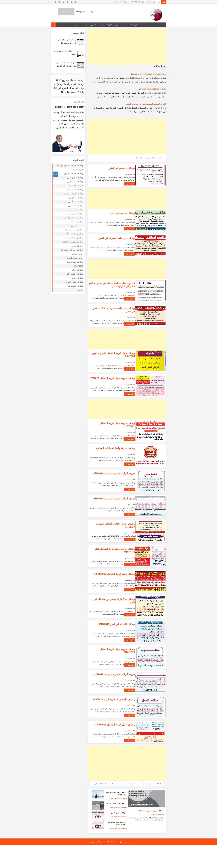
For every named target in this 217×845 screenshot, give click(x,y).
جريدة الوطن (77, 226)
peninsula (78, 266)
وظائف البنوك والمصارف (72, 250)
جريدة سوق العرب (74, 258)
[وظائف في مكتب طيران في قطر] (150, 245)
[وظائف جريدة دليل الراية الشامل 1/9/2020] (150, 385)
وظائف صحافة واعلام (73, 238)
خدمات (80, 290)
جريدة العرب (77, 254)
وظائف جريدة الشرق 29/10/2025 (150, 811)
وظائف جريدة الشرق (73, 173)
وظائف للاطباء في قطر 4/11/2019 (117, 624)
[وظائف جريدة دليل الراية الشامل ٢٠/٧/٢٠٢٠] (150, 430)
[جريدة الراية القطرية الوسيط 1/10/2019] (150, 681)
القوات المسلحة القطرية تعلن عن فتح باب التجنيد (146, 104)
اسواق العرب (77, 246)
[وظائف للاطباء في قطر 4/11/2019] (150, 631)
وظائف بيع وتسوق (159, 422)
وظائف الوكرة (76, 278)
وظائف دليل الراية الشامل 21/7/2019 (115, 724)
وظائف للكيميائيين (75, 286)
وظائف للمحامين (75, 222)
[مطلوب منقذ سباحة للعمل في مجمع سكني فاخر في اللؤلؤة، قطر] (150, 290)
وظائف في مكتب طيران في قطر (117, 238)
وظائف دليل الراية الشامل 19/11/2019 (114, 574)
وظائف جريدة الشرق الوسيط (70, 165)
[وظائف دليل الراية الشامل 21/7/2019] (150, 731)
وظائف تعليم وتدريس (73, 213)
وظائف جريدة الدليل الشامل (156, 167)
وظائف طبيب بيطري (74, 262)
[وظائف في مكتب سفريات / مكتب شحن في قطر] (150, 315)
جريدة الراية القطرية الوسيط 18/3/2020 (113, 498)
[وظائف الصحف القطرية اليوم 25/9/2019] (150, 706)
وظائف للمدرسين (122, 25)
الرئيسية (134, 25)
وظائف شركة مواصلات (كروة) (115, 803)
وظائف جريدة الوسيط (73, 193)
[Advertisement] (127, 47)
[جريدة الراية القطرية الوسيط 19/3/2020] (150, 480)
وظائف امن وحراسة (74, 230)
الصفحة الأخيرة (99, 783)
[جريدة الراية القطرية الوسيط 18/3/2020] (150, 505)
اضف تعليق (128, 174)
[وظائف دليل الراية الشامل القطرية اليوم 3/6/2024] (150, 360)
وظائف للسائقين (75, 201)
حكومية (109, 25)
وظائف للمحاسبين (81, 25)
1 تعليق (130, 505)
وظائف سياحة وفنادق (73, 217)
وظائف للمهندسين (97, 25)
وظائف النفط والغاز (74, 274)
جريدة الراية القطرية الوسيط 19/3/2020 (113, 473)
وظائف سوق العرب (74, 282)
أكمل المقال (130, 184)
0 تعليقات (112, 798)
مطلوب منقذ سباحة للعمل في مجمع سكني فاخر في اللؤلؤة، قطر (112, 284)
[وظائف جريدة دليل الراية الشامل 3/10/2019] (150, 656)
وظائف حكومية (76, 209)
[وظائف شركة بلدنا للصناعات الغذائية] (150, 455)
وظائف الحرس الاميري (118, 813)
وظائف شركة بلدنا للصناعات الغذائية (115, 448)
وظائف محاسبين (75, 205)
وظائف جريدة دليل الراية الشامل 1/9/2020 (112, 378)
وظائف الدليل (77, 270)
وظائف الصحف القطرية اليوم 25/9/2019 (113, 699)
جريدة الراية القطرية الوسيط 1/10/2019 (113, 674)
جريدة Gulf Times (75, 185)
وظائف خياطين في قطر (122, 168)
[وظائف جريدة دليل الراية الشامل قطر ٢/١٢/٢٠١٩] (150, 556)
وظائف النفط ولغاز (74, 234)
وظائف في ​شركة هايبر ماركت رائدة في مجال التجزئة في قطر (133, 2)
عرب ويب (91, 842)
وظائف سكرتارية (75, 197)
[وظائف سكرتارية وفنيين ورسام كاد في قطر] (150, 606)
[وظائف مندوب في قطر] (150, 220)
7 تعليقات (149, 814)
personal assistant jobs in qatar (152, 89)
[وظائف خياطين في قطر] (150, 175)
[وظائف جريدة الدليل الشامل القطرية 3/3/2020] (150, 531)
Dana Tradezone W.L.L (72, 92)
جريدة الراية (161, 698)
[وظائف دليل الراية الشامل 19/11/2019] (150, 581)
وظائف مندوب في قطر (122, 213)
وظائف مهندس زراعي (73, 242)
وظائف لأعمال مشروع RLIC (70, 80)
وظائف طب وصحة (74, 189)
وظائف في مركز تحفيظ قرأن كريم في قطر (148, 74)
